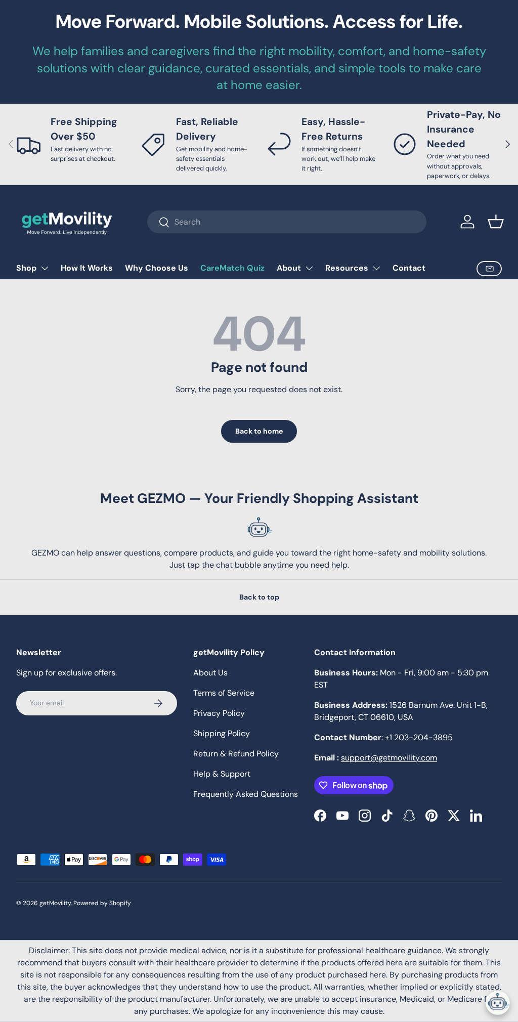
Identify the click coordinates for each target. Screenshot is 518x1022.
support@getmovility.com (389, 757)
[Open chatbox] (498, 1003)
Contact (409, 268)
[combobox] (286, 221)
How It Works (87, 268)
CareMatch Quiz (232, 268)
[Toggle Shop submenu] (44, 268)
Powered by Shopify (102, 903)
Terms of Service (223, 693)
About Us (210, 672)
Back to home (259, 431)
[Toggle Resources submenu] (376, 268)
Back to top (259, 597)
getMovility (55, 903)
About (289, 268)
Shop (26, 268)
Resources (346, 268)
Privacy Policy (219, 713)
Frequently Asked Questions (245, 794)
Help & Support (221, 774)
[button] (496, 221)
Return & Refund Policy (236, 753)
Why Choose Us (156, 268)
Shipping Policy (221, 733)
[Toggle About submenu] (309, 268)
